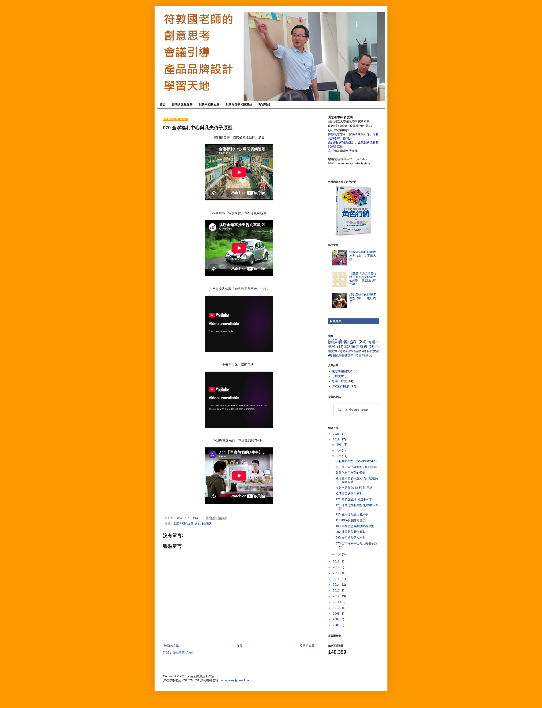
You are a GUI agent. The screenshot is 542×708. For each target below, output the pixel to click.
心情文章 (338, 376)
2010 (336, 607)
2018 (336, 561)
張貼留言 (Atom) (184, 652)
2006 (336, 625)
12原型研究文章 (183, 523)
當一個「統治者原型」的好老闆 (356, 467)
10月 (340, 444)
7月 (339, 450)
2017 (336, 567)
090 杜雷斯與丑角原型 (350, 531)
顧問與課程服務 (182, 104)
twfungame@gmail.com (235, 680)
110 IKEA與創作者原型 (351, 520)
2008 (336, 613)
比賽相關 (363, 355)
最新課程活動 (352, 351)
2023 (336, 433)
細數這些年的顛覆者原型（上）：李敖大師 (362, 255)
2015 (336, 578)
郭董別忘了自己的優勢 (350, 472)
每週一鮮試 (339, 381)
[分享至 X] (216, 518)
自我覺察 (373, 351)
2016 (336, 573)
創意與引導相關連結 (238, 104)
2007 (336, 619)
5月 (339, 554)
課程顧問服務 (355, 347)
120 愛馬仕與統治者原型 (352, 514)
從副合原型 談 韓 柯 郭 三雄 (354, 487)
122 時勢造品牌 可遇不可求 (354, 499)
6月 (339, 456)
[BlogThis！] (212, 518)
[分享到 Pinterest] (225, 518)
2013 (336, 590)
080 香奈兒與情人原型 (350, 537)
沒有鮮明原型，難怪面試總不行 (356, 461)
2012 (336, 596)
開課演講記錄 (342, 341)
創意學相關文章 (209, 104)
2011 (336, 602)
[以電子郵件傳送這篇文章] (208, 518)
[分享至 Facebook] (220, 518)
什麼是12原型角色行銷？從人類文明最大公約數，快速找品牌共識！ (362, 279)
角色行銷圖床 (203, 523)
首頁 (163, 104)
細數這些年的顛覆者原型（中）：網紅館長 (362, 298)
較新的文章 (171, 645)
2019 (336, 439)
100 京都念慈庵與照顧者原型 (355, 526)
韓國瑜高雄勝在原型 (349, 493)
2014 (336, 584)
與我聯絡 (264, 104)
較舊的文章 (307, 645)
